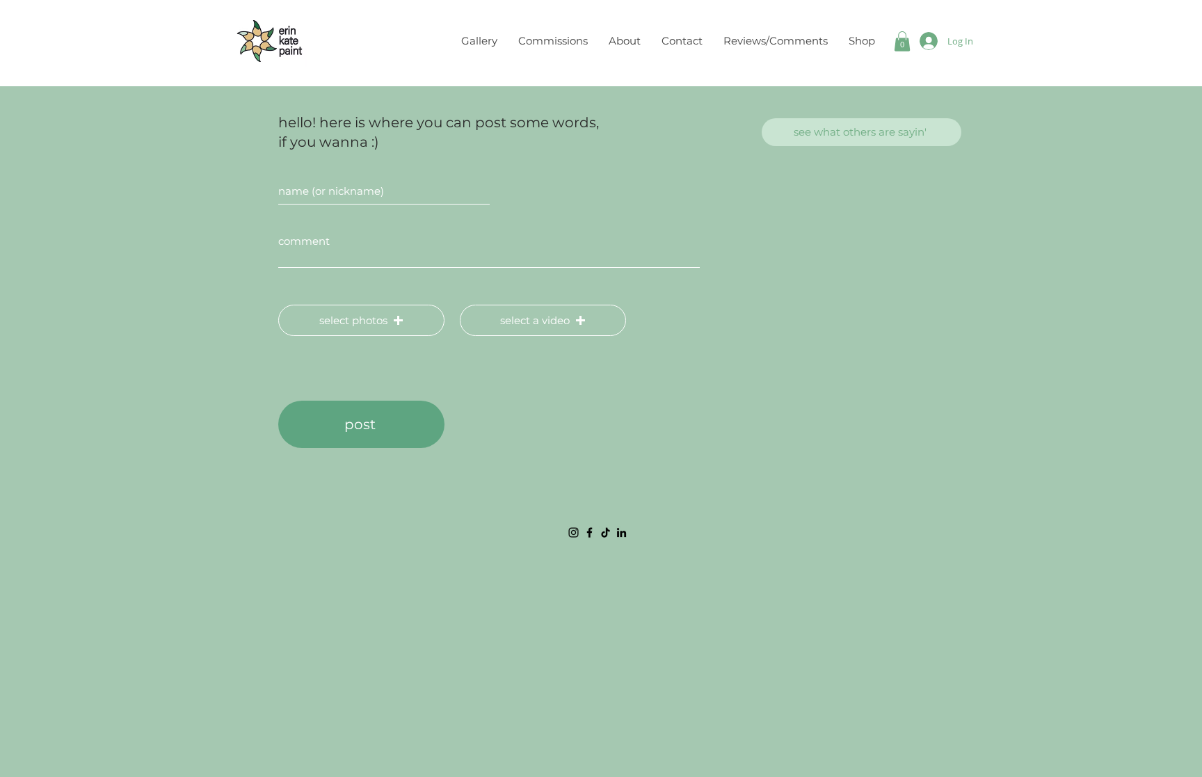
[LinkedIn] (621, 532)
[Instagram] (573, 532)
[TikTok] (605, 532)
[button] (902, 41)
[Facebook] (589, 532)
